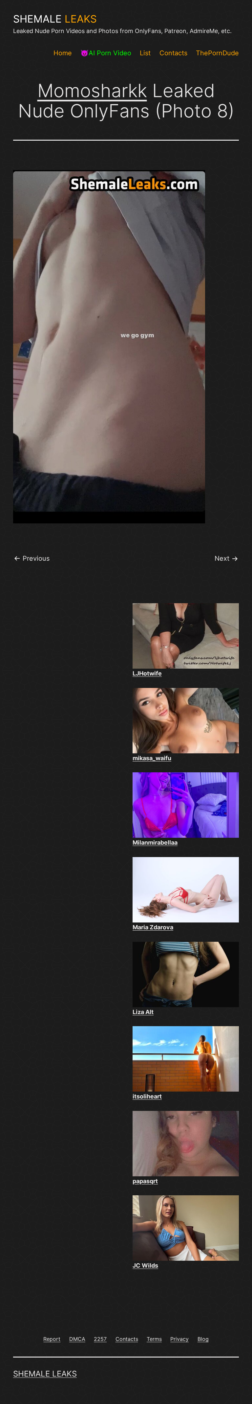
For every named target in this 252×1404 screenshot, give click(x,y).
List (145, 53)
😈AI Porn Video (105, 53)
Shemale (55, 19)
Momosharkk (92, 90)
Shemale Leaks (45, 1373)
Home (62, 53)
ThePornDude (217, 53)
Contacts (173, 53)
